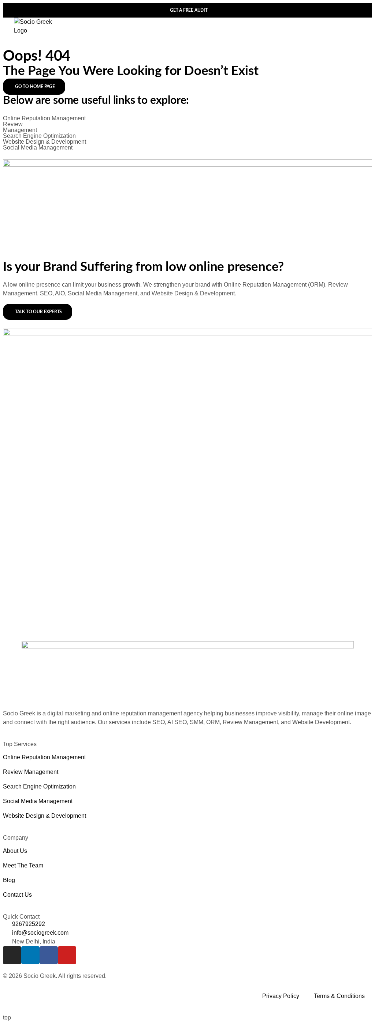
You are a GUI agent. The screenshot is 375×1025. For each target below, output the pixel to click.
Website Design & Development (44, 142)
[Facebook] (49, 955)
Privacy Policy (280, 996)
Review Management (20, 127)
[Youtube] (67, 955)
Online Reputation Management (44, 118)
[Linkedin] (30, 955)
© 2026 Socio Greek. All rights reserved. (55, 976)
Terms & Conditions (339, 996)
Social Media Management (38, 147)
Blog (9, 880)
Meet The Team (23, 865)
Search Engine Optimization (39, 136)
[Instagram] (12, 955)
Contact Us (17, 895)
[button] (356, 29)
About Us (15, 851)
